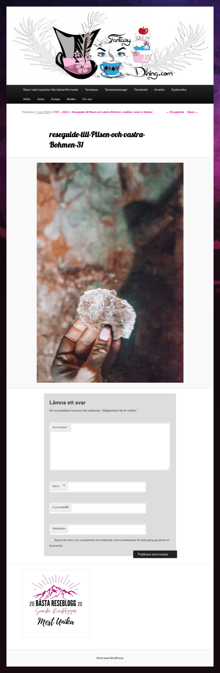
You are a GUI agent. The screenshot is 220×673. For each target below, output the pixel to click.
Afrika (27, 99)
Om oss (87, 99)
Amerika (159, 89)
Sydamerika (178, 89)
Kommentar (60, 427)
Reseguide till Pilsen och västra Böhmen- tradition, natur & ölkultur (112, 112)
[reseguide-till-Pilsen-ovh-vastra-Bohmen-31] (110, 273)
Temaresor (91, 89)
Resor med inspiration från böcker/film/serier (50, 89)
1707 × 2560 (60, 112)
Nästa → (192, 112)
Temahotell (141, 89)
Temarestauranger (116, 89)
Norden (71, 99)
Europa (55, 99)
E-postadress (60, 507)
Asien (40, 99)
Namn (58, 486)
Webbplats (59, 528)
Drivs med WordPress (110, 658)
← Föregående (175, 112)
